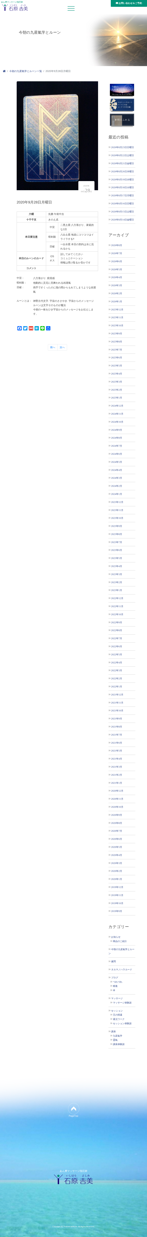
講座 (113, 1031)
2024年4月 (116, 470)
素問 (113, 961)
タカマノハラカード (121, 969)
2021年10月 (117, 710)
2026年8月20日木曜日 (122, 171)
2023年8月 (116, 534)
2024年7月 (116, 446)
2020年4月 (116, 855)
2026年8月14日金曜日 (122, 219)
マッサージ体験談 (122, 1002)
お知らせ (115, 937)
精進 (115, 986)
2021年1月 (116, 783)
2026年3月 (116, 285)
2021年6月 (116, 743)
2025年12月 (117, 309)
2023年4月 (116, 566)
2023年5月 (116, 558)
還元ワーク (119, 1019)
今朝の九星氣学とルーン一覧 (25, 71)
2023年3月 (116, 574)
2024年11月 (117, 414)
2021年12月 (117, 694)
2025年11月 (117, 317)
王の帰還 (117, 1015)
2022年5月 (116, 654)
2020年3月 (116, 863)
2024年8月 (116, 438)
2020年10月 (117, 807)
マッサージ (117, 998)
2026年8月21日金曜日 (122, 163)
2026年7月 (116, 253)
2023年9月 (116, 526)
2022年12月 (117, 598)
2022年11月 (117, 606)
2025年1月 (116, 398)
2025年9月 (116, 333)
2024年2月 (116, 486)
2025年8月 (116, 341)
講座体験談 (119, 1044)
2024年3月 (116, 478)
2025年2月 (116, 390)
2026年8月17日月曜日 (122, 195)
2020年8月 (116, 823)
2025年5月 (116, 365)
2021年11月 (117, 703)
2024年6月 (116, 454)
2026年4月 (116, 277)
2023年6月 (116, 550)
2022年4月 (116, 662)
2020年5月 (116, 847)
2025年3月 (116, 382)
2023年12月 (117, 502)
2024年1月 (116, 494)
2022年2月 (116, 678)
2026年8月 (116, 245)
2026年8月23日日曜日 (122, 147)
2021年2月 (116, 775)
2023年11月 (117, 510)
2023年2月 (116, 582)
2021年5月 (116, 751)
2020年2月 (116, 871)
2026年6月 (116, 261)
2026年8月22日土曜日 (122, 155)
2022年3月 (116, 670)
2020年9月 (116, 815)
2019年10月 (117, 903)
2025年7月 (116, 350)
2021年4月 (116, 759)
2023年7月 (116, 542)
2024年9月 (116, 430)
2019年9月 (116, 911)
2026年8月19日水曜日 (122, 179)
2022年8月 (116, 630)
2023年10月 (117, 518)
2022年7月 (116, 638)
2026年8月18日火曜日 (122, 187)
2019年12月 (117, 887)
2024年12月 (117, 406)
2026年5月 (116, 269)
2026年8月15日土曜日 (122, 211)
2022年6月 (116, 646)
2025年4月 (116, 374)
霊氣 (115, 1040)
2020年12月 (117, 791)
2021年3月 (116, 767)
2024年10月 (117, 422)
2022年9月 (116, 622)
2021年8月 (116, 727)
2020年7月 (116, 831)
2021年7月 (116, 735)
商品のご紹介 (120, 941)
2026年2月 (116, 293)
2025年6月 (116, 357)
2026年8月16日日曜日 (122, 203)
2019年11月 (117, 895)
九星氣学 (117, 1036)
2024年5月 (116, 462)
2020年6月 (116, 839)
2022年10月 (117, 614)
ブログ (114, 977)
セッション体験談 (122, 1023)
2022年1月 (116, 686)
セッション (117, 1011)
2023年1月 (116, 590)
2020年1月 (116, 879)
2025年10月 (117, 325)
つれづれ (117, 982)
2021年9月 (116, 718)
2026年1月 (116, 301)
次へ (62, 347)
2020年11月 (117, 799)
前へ (52, 347)
